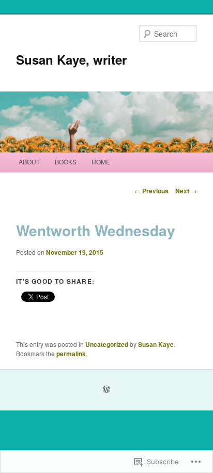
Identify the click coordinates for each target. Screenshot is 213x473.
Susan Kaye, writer (71, 59)
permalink (71, 353)
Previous (151, 190)
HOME (101, 161)
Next (186, 190)
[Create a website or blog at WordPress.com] (106, 389)
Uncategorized (106, 344)
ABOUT (29, 161)
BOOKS (66, 161)
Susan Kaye (156, 344)
